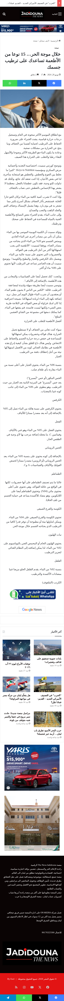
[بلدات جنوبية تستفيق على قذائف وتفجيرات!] (47, 647)
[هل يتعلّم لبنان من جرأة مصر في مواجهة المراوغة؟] (16, 684)
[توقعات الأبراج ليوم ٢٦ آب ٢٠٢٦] (16, 650)
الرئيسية (55, 41)
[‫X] (39, 83)
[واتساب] (10, 83)
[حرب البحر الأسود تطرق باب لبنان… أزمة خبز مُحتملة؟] (47, 719)
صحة (35, 41)
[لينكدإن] (24, 83)
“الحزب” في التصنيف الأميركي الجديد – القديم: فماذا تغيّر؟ (30, 3)
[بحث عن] (4, 15)
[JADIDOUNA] (32, 14)
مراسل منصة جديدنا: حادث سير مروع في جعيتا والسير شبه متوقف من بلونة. (17, 716)
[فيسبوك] (54, 83)
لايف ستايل (44, 41)
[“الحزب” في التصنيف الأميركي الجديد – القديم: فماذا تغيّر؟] (47, 684)
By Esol (10, 979)
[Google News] (32, 609)
